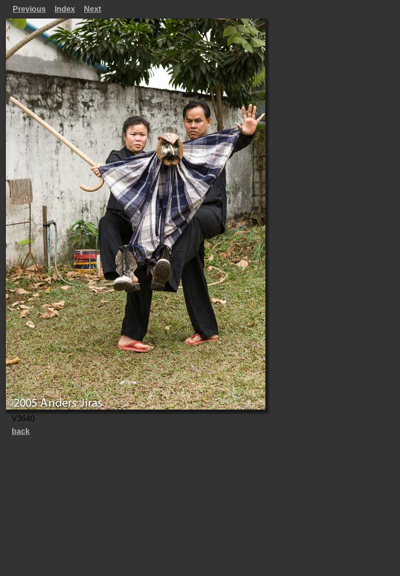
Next (92, 9)
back (21, 431)
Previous (29, 9)
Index (65, 9)
